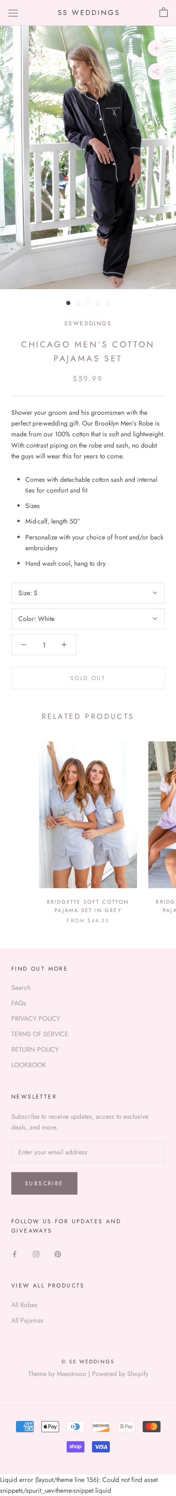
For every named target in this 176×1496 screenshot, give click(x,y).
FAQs (18, 1003)
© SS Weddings (88, 1361)
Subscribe (44, 1183)
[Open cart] (164, 12)
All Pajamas (27, 1320)
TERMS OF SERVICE (40, 1034)
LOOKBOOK (28, 1065)
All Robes (24, 1304)
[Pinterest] (57, 1253)
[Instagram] (36, 1253)
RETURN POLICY (35, 1049)
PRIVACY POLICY (35, 1018)
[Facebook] (14, 1253)
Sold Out (88, 678)
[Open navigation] (13, 12)
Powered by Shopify (120, 1373)
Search (21, 987)
